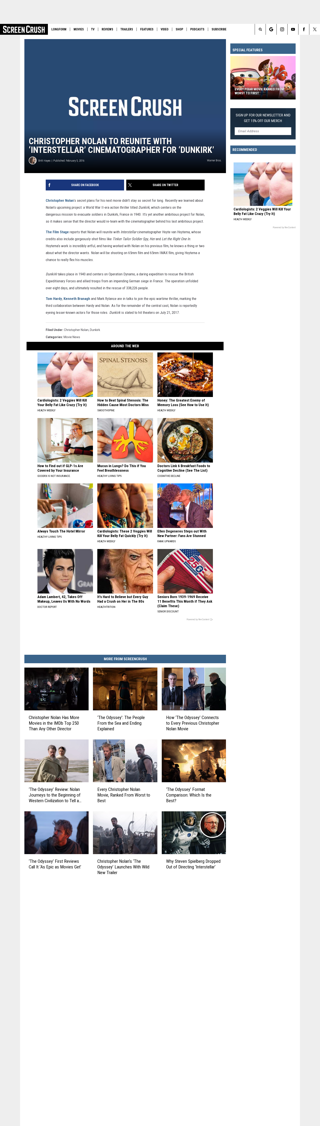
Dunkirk (95, 330)
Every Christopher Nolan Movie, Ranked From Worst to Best (123, 795)
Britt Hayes (44, 160)
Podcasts (197, 29)
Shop (179, 29)
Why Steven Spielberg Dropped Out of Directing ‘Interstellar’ (193, 864)
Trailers (126, 29)
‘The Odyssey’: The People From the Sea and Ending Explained (121, 723)
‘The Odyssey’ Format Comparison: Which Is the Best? (188, 795)
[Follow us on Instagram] (282, 29)
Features (146, 29)
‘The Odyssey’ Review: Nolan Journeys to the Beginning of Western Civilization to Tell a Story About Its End (55, 795)
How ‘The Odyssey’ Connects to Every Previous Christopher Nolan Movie (192, 723)
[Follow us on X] (314, 29)
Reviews (107, 29)
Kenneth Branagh (77, 298)
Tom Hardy (54, 298)
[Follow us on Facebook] (303, 29)
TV (92, 29)
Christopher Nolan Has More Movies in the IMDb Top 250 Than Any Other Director (54, 723)
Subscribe (219, 29)
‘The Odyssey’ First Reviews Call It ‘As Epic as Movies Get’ (55, 864)
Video (164, 29)
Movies (79, 29)
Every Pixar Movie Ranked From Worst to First (259, 91)
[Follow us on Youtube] (293, 29)
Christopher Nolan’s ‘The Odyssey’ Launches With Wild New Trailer (123, 867)
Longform (58, 29)
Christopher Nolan (60, 200)
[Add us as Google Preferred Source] (271, 29)
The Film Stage (57, 232)
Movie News (72, 337)
